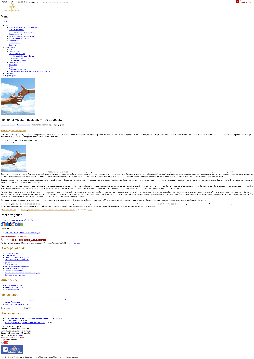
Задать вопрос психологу (19, 38)
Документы (13, 41)
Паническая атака (12, 290)
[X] (10, 224)
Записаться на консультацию (59, 2)
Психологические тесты (18, 69)
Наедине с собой (19, 60)
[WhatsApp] (21, 224)
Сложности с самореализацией (17, 260)
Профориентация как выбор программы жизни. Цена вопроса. (29, 318)
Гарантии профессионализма (20, 32)
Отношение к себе (12, 253)
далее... (77, 243)
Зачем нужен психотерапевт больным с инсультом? (25, 323)
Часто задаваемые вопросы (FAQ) (22, 36)
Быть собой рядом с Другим (23, 56)
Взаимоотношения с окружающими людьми (22, 273)
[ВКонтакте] (2, 224)
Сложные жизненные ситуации (17, 257)
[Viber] (18, 224)
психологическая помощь (66, 210)
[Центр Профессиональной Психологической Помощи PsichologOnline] (12, 11)
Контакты (12, 45)
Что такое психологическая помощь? (23, 27)
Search (3, 308)
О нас (7, 25)
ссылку (90, 210)
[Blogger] (13, 224)
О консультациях (15, 34)
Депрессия (9, 262)
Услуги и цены (10, 76)
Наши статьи (10, 47)
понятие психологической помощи (42, 210)
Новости (12, 49)
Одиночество (10, 255)
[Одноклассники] (5, 224)
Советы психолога (16, 62)
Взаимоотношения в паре (15, 275)
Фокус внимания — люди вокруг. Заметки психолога (29, 71)
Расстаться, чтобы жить (11, 222)
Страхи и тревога (11, 264)
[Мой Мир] (7, 224)
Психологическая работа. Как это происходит (22, 233)
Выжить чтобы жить (21, 58)
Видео (11, 67)
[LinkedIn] (16, 224)
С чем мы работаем (16, 30)
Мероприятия (14, 51)
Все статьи (13, 65)
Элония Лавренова (18, 131)
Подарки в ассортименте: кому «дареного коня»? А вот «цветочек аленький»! (35, 300)
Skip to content (6, 21)
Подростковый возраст (14, 271)
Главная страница (8, 125)
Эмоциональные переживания (17, 266)
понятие (24, 210)
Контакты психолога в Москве (17, 304)
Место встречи (14, 43)
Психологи (9, 73)
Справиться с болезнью (14, 268)
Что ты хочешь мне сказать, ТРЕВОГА (17, 220)
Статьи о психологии (17, 54)
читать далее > (19, 335)
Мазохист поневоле (12, 320)
